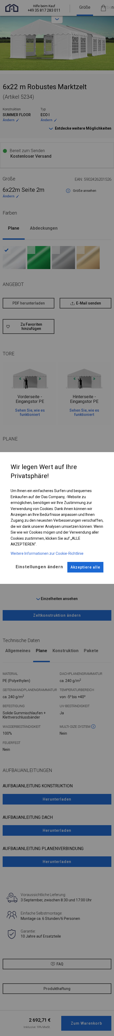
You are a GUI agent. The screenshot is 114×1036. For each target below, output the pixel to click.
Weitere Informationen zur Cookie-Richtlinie (47, 553)
